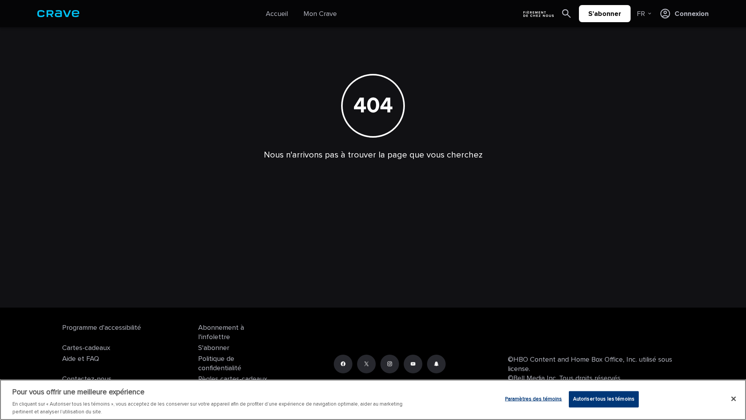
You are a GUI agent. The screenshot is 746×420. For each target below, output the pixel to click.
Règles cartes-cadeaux (232, 378)
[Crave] (58, 13)
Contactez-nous (87, 378)
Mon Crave (320, 13)
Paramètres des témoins (533, 399)
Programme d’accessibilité (101, 327)
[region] (373, 400)
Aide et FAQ (80, 358)
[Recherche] (566, 13)
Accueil (277, 13)
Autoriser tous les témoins (603, 399)
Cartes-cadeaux (86, 347)
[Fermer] (733, 399)
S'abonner (604, 13)
